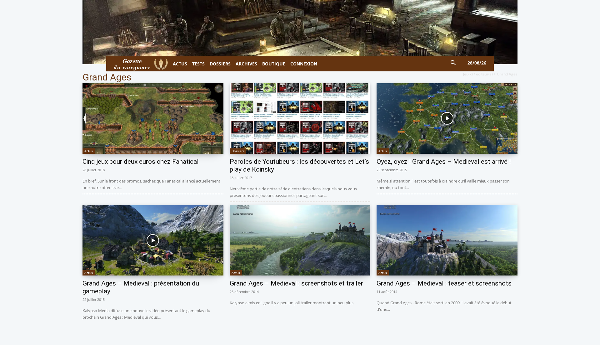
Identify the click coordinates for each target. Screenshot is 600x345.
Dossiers (238, 151)
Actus (88, 151)
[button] (453, 63)
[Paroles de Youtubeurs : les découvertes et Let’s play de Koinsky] (300, 118)
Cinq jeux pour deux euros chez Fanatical (140, 161)
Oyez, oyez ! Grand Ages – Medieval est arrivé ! (444, 161)
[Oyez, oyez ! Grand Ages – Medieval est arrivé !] (447, 118)
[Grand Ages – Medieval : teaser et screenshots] (447, 240)
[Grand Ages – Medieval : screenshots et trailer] (300, 240)
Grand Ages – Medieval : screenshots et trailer (296, 283)
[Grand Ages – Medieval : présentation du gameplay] (152, 240)
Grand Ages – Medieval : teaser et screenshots (444, 283)
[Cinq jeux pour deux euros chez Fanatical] (152, 118)
